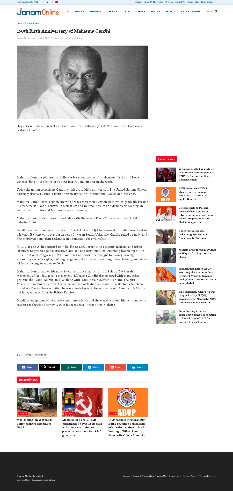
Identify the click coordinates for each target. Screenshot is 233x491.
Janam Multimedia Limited (31, 476)
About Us (169, 2)
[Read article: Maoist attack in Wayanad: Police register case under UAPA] (37, 402)
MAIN (28, 355)
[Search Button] (216, 11)
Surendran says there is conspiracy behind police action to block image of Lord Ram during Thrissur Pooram (197, 317)
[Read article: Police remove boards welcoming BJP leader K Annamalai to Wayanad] (166, 236)
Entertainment (191, 11)
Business (95, 11)
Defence (112, 11)
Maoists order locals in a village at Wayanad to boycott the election (197, 254)
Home (19, 23)
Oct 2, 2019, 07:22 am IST (51, 38)
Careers (138, 2)
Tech (126, 11)
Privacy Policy (193, 2)
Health (155, 11)
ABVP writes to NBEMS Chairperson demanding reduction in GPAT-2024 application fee (193, 194)
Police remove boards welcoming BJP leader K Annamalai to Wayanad (193, 235)
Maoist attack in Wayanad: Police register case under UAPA (34, 424)
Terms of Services (208, 2)
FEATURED (41, 355)
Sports (171, 11)
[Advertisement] (82, 155)
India (113, 413)
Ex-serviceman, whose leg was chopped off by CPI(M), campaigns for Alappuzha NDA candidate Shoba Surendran (197, 297)
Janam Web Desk (26, 38)
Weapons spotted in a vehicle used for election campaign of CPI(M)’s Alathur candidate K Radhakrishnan (196, 174)
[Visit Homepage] (38, 11)
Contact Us (180, 2)
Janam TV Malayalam (153, 2)
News (78, 11)
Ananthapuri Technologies (43, 480)
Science (140, 11)
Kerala (23, 413)
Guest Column (32, 23)
